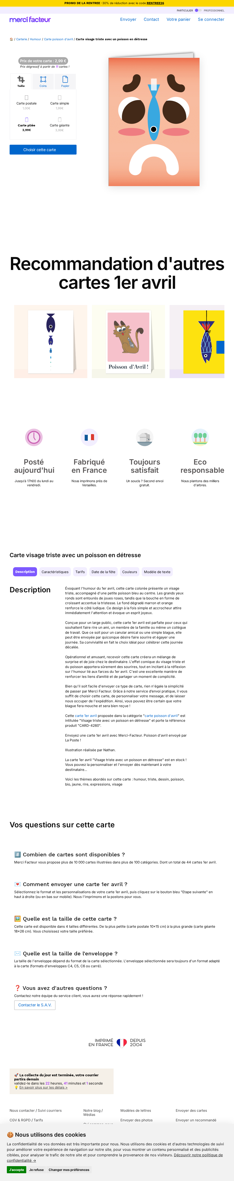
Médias (89, 1114)
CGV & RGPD (20, 1120)
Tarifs (80, 572)
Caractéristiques (55, 572)
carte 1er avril (86, 715)
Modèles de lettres (135, 1110)
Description (25, 572)
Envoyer (128, 19)
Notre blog (92, 1110)
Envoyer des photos (136, 1120)
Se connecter (211, 19)
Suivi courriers (50, 1110)
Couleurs (129, 572)
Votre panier (178, 19)
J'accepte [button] (16, 1170)
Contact (151, 19)
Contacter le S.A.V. (34, 1005)
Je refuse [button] (36, 1170)
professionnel (213, 10)
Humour (35, 39)
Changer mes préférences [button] (69, 1170)
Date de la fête (103, 572)
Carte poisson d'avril (58, 39)
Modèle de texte (157, 572)
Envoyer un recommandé (196, 1120)
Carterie (21, 39)
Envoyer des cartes (191, 1110)
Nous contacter (22, 1110)
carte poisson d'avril (161, 715)
